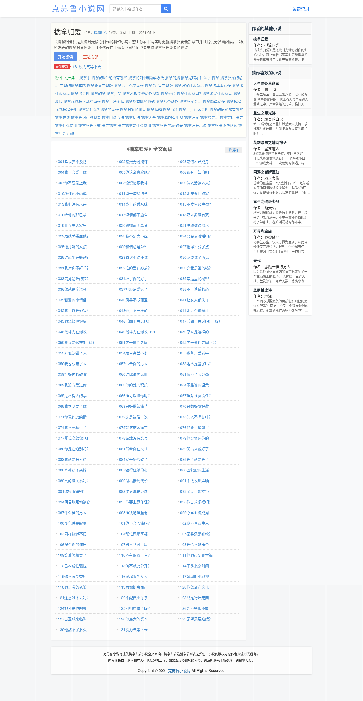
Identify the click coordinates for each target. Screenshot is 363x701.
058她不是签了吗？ (196, 363)
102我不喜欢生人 (194, 523)
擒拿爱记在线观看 (86, 117)
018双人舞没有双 (194, 214)
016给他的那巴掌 (72, 214)
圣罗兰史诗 (262, 290)
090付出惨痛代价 (133, 480)
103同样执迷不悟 (72, 533)
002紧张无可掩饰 (133, 161)
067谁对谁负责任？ (196, 395)
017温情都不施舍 (133, 214)
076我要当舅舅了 (194, 427)
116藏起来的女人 (133, 576)
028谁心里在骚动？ (74, 257)
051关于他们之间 (133, 342)
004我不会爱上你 (72, 172)
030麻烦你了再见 (194, 257)
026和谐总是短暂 (133, 246)
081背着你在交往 (133, 448)
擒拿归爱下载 (89, 125)
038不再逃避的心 (194, 289)
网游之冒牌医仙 (266, 171)
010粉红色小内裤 (72, 193)
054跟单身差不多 (133, 353)
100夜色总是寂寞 (72, 523)
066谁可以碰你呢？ (135, 395)
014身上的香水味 (133, 204)
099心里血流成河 (194, 512)
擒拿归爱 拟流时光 (167, 125)
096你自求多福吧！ (196, 501)
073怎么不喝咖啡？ (196, 416)
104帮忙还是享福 (133, 533)
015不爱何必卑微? (195, 204)
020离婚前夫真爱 (133, 225)
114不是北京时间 (194, 565)
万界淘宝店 (262, 230)
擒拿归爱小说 (195, 125)
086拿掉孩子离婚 (72, 470)
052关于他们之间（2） (199, 342)
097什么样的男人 (72, 512)
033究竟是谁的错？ (196, 267)
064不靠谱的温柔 (194, 384)
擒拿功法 (132, 117)
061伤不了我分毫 (194, 374)
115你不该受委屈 (72, 576)
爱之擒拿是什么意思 (134, 125)
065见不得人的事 (72, 395)
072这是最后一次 (133, 416)
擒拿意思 (227, 117)
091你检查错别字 (72, 491)
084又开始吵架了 (133, 459)
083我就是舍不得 (72, 459)
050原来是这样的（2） (77, 342)
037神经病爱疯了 (133, 289)
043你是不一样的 (133, 310)
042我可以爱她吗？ (74, 310)
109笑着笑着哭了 (72, 555)
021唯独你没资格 (194, 225)
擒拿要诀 (62, 117)
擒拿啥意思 (209, 117)
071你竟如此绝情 (72, 416)
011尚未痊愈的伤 (133, 193)
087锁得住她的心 (133, 470)
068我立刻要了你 (72, 406)
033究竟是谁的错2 (73, 278)
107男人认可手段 (133, 544)
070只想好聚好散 (194, 406)
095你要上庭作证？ (135, 501)
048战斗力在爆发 (72, 331)
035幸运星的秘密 (194, 278)
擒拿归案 (191, 117)
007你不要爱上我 (72, 182)
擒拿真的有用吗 (170, 117)
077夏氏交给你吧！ (74, 438)
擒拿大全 (148, 117)
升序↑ (234, 149)
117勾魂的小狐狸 (194, 576)
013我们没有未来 (72, 204)
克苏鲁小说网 (78, 8)
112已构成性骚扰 (72, 565)
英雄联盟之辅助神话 (270, 142)
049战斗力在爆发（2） (138, 331)
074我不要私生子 (72, 427)
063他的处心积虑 (133, 384)
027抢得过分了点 (194, 246)
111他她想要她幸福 (196, 555)
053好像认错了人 (72, 353)
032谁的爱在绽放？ (135, 267)
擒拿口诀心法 (113, 117)
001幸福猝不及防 (72, 161)
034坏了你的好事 (133, 278)
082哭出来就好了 (194, 448)
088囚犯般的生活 (194, 470)
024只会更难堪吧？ (196, 236)
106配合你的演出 (72, 544)
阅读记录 (300, 9)
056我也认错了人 (72, 363)
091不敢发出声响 (194, 480)
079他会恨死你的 (194, 438)
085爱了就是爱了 (194, 459)
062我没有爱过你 (72, 384)
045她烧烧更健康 (72, 321)
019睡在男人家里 (72, 225)
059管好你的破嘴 (72, 374)
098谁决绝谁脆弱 (133, 512)
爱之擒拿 (109, 125)
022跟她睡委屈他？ (74, 236)
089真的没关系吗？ (74, 480)
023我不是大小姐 (133, 236)
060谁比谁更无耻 (133, 374)
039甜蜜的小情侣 (72, 299)
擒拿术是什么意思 (217, 93)
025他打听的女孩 (72, 246)
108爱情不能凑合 (194, 544)
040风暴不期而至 (133, 299)
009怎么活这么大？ (196, 182)
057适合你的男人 (133, 363)
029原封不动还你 (133, 257)
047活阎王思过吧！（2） (201, 321)
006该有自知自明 (194, 172)
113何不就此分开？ (135, 565)
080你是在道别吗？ (74, 448)
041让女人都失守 (194, 299)
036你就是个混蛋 (72, 289)
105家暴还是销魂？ (196, 533)
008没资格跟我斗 (133, 182)
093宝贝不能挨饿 (194, 491)
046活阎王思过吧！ (135, 321)
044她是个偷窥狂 (194, 310)
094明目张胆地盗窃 (74, 501)
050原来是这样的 (194, 331)
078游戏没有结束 (133, 438)
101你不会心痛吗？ (135, 523)
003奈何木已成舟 (194, 161)
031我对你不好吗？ (74, 267)
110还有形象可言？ (135, 555)
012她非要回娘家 (194, 193)
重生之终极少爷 (266, 201)
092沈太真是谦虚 (133, 491)
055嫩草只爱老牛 (194, 353)
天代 (257, 260)
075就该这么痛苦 (133, 427)
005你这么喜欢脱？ (135, 172)
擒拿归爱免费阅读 (222, 125)
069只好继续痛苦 (133, 406)
